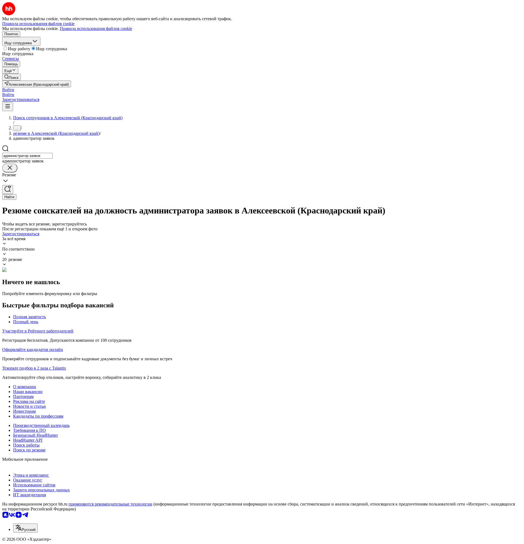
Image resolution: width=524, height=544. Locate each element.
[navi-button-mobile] (7, 106)
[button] (8, 89)
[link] (11, 77)
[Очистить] (9, 168)
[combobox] (27, 156)
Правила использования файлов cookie (96, 28)
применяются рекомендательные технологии (110, 504)
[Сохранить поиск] (7, 189)
